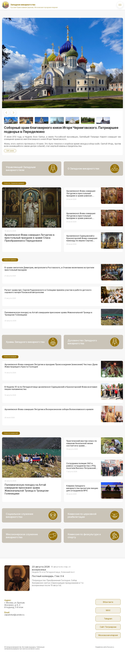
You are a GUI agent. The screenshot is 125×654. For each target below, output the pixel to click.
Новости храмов (10, 260)
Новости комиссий (11, 433)
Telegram (108, 618)
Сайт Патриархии (108, 627)
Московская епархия (108, 635)
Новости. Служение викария (14, 183)
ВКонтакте (108, 602)
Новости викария (10, 357)
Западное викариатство (22, 4)
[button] (6, 112)
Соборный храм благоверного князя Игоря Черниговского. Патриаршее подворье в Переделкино (61, 130)
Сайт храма (10, 151)
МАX (108, 610)
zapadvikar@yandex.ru (14, 614)
